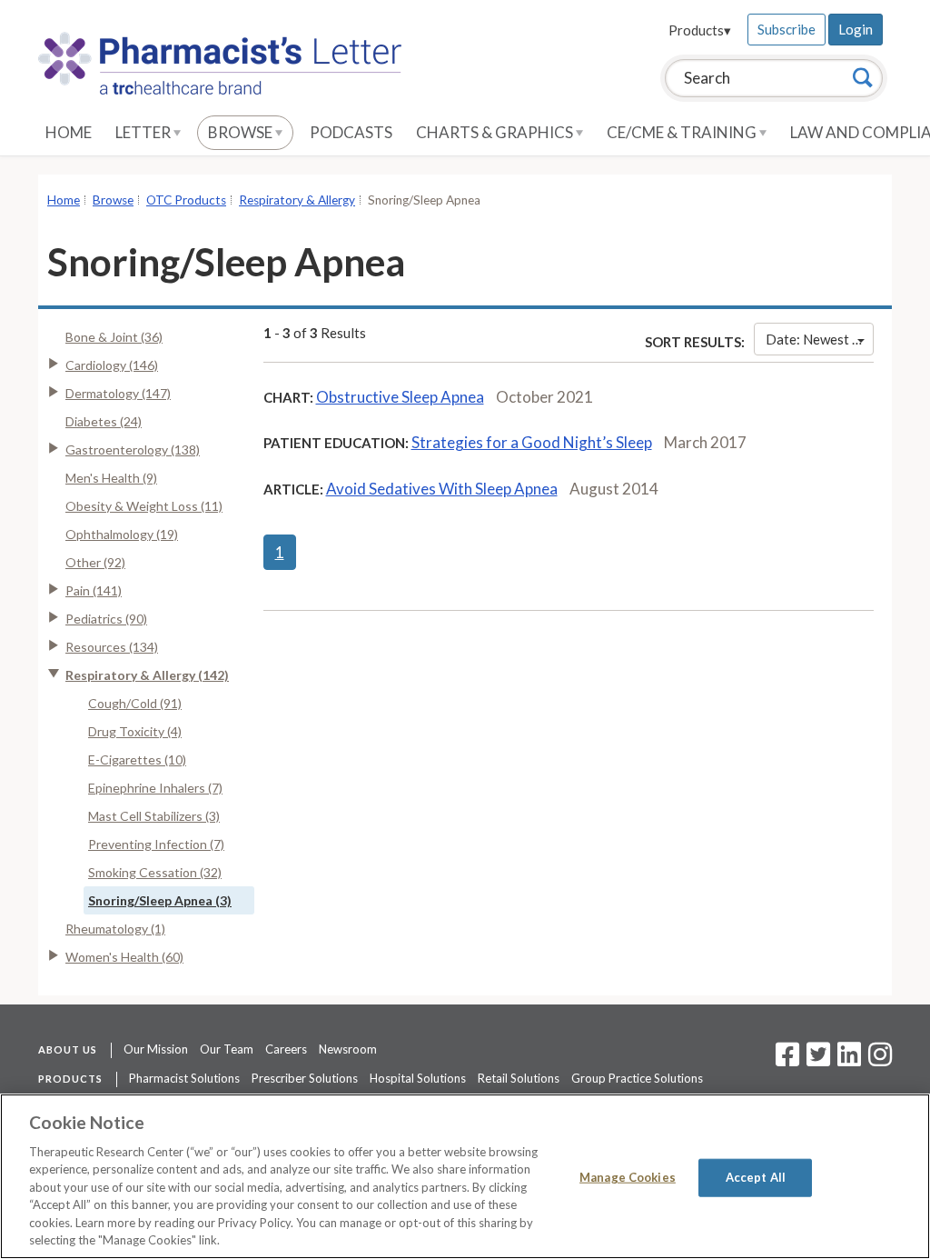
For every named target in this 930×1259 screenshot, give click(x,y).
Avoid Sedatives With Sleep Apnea (442, 488)
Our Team (226, 1049)
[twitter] (816, 1060)
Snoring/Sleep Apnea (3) (160, 900)
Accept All (756, 1177)
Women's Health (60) (124, 956)
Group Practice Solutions (637, 1078)
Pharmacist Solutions (184, 1078)
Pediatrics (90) (106, 618)
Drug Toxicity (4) (135, 731)
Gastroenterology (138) (132, 449)
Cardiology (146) (111, 365)
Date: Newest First (820, 339)
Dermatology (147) (118, 393)
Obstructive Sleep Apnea (400, 396)
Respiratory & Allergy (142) (147, 675)
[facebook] (787, 1060)
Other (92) (95, 562)
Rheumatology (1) (115, 928)
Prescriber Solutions (305, 1078)
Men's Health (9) (111, 477)
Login (855, 29)
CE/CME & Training (683, 132)
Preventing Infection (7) (156, 844)
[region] (465, 1176)
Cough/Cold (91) (135, 703)
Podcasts (351, 132)
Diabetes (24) (103, 421)
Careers (286, 1049)
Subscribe (786, 29)
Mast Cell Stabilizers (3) (154, 816)
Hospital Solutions (418, 1078)
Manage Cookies (627, 1177)
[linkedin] (849, 1060)
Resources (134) (111, 646)
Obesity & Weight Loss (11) (144, 506)
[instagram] (880, 1060)
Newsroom (348, 1049)
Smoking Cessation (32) (155, 872)
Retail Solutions (518, 1078)
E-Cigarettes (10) (137, 759)
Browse (241, 132)
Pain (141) (93, 590)
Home (68, 132)
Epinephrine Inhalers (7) (155, 787)
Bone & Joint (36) (114, 337)
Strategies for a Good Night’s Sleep (531, 442)
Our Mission (156, 1049)
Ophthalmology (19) (121, 534)
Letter (144, 132)
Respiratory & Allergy (297, 200)
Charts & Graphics (496, 132)
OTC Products (186, 200)
